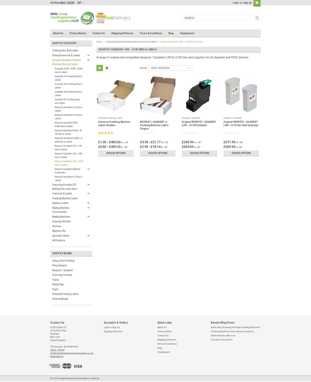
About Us (58, 33)
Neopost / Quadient (62, 270)
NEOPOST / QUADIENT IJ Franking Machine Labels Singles (154, 125)
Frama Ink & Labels (62, 193)
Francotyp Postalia (62, 275)
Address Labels (60, 203)
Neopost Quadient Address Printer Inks (67, 171)
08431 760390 (67, 2)
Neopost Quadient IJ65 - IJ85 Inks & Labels (68, 155)
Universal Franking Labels (65, 294)
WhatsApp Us (57, 356)
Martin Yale (58, 284)
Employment (187, 33)
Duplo (55, 289)
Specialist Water (60, 235)
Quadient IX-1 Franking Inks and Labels (67, 101)
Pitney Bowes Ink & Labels (66, 55)
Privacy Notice (77, 33)
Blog (171, 33)
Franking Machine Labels (65, 198)
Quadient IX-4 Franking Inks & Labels (68, 78)
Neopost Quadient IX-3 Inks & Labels (68, 109)
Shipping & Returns (122, 33)
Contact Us (99, 33)
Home (99, 42)
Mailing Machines (61, 216)
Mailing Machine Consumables (60, 210)
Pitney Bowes (59, 265)
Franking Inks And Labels (65, 50)
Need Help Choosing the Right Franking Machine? (235, 327)
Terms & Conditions (151, 33)
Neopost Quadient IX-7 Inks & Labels (68, 178)
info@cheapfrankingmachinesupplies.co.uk (71, 353)
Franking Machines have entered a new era (232, 331)
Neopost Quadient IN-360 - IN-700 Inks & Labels (68, 132)
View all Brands (60, 298)
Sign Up (247, 2)
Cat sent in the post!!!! (222, 340)
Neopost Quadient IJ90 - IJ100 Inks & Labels (69, 163)
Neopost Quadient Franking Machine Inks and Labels (66, 62)
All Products (58, 240)
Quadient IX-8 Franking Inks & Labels (68, 93)
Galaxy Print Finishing (63, 260)
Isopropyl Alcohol (61, 221)
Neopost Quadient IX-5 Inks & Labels (68, 117)
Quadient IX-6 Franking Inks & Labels (68, 86)
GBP (79, 2)
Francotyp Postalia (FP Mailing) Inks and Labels (64, 186)
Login (236, 2)
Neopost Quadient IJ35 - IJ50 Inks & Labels (68, 147)
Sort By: (144, 68)
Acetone (56, 226)
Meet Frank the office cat (223, 335)
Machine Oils (59, 231)
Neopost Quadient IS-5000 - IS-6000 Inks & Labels (69, 140)
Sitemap (95, 378)
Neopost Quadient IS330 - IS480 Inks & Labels (66, 124)
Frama (55, 279)
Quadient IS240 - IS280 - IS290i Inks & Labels (69, 70)
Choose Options (116, 153)
